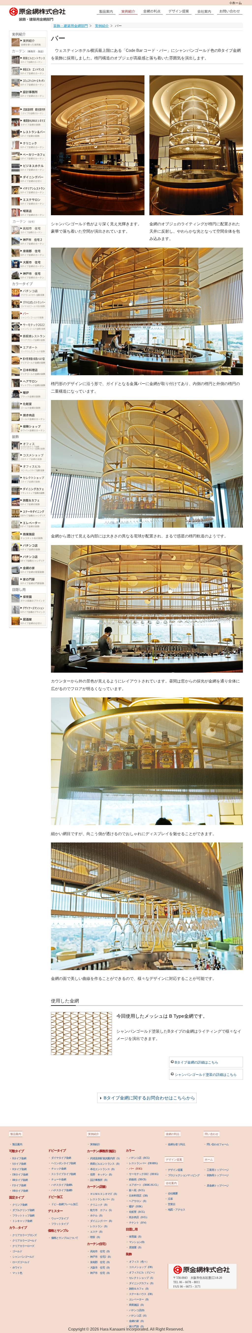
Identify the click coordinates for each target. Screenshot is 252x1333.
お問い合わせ (231, 11)
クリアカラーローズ (23, 1245)
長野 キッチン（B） (101, 1174)
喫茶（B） (95, 1237)
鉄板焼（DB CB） (138, 1179)
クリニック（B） (99, 1204)
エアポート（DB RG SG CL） (144, 1184)
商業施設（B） (137, 1304)
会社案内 (205, 11)
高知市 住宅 (28, 230)
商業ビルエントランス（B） (105, 1163)
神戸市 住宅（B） (100, 1272)
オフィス (28, 445)
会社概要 (173, 1193)
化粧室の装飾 (28, 405)
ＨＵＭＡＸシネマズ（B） (104, 1193)
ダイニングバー (28, 179)
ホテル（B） (97, 1215)
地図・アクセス (176, 1209)
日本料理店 (28, 372)
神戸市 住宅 (28, 275)
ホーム (235, 2)
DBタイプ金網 (20, 1174)
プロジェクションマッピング (184, 1175)
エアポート (28, 349)
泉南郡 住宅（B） (100, 1262)
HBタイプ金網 (20, 1190)
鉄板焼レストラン (28, 338)
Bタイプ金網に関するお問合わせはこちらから (149, 1097)
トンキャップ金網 (22, 1220)
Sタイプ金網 (19, 1163)
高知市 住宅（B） (100, 1251)
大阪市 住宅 (28, 264)
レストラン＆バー (28, 134)
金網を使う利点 (176, 1144)
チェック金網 (58, 1168)
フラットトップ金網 (23, 1215)
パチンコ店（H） (138, 1315)
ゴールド (17, 1251)
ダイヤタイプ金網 (61, 1157)
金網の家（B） (137, 1321)
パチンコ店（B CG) (139, 1157)
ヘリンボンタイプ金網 (63, 1163)
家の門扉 (28, 581)
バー (28, 315)
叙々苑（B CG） (137, 1190)
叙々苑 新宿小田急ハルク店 (28, 360)
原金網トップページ (218, 1185)
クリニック (28, 145)
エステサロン (28, 201)
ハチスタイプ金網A (61, 1184)
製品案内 (107, 11)
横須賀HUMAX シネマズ (28, 122)
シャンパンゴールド (23, 1256)
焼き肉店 (28, 417)
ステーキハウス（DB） (141, 1294)
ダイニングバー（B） (101, 1220)
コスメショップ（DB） (141, 1267)
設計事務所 (28, 94)
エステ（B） (97, 1231)
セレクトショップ (28, 479)
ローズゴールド (20, 1262)
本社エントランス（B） (103, 1169)
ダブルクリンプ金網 (23, 1210)
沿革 (170, 1198)
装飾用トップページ (218, 1175)
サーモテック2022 (28, 326)
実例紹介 (28, 42)
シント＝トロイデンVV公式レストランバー (28, 304)
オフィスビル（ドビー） (142, 1272)
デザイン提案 (180, 11)
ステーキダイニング (28, 513)
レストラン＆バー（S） (103, 1199)
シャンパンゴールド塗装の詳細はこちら (206, 1075)
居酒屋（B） (135, 1247)
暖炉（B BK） (136, 1206)
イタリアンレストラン (28, 190)
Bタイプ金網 (19, 1158)
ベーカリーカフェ (28, 156)
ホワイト (17, 1267)
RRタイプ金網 (19, 1179)
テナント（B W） (138, 1222)
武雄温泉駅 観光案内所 (28, 111)
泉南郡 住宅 (28, 253)
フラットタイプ (59, 1223)
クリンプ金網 (19, 1204)
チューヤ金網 (58, 1179)
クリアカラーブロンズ (24, 1235)
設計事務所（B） (99, 1179)
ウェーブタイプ (59, 1218)
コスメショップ (28, 457)
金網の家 (28, 570)
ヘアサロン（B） (138, 1201)
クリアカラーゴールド (24, 1240)
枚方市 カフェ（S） (101, 1210)
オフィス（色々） (138, 1261)
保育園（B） (135, 1236)
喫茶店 (28, 213)
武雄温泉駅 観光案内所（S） (105, 1158)
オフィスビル (28, 468)
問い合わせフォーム (218, 1144)
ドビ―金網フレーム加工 (64, 1204)
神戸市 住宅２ (28, 241)
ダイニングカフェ (28, 491)
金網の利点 (153, 11)
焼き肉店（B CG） (139, 1217)
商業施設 (28, 536)
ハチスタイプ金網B (61, 1190)
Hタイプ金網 (19, 1169)
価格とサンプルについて (64, 1237)
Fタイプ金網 (19, 1185)
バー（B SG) (135, 1168)
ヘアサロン (28, 383)
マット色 (17, 1272)
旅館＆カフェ (28, 502)
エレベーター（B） (139, 1299)
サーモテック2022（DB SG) (143, 1174)
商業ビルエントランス (28, 60)
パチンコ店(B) (136, 1310)
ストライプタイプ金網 (63, 1174)
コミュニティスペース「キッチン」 (28, 82)
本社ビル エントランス (28, 71)
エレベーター (28, 525)
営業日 (171, 1204)
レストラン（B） (99, 1226)
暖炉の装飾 (28, 394)
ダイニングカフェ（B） (142, 1283)
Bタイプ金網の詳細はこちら (196, 1062)
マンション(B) (136, 1241)
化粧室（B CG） (137, 1211)
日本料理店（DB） (139, 1195)
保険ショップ (28, 428)
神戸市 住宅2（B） (101, 1256)
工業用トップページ (218, 1169)
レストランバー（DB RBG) (143, 1163)
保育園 (28, 598)
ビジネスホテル (28, 167)
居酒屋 (28, 621)
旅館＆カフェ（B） (139, 1288)
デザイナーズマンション (28, 610)
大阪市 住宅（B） (100, 1267)
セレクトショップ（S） (142, 1277)
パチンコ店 (28, 293)
